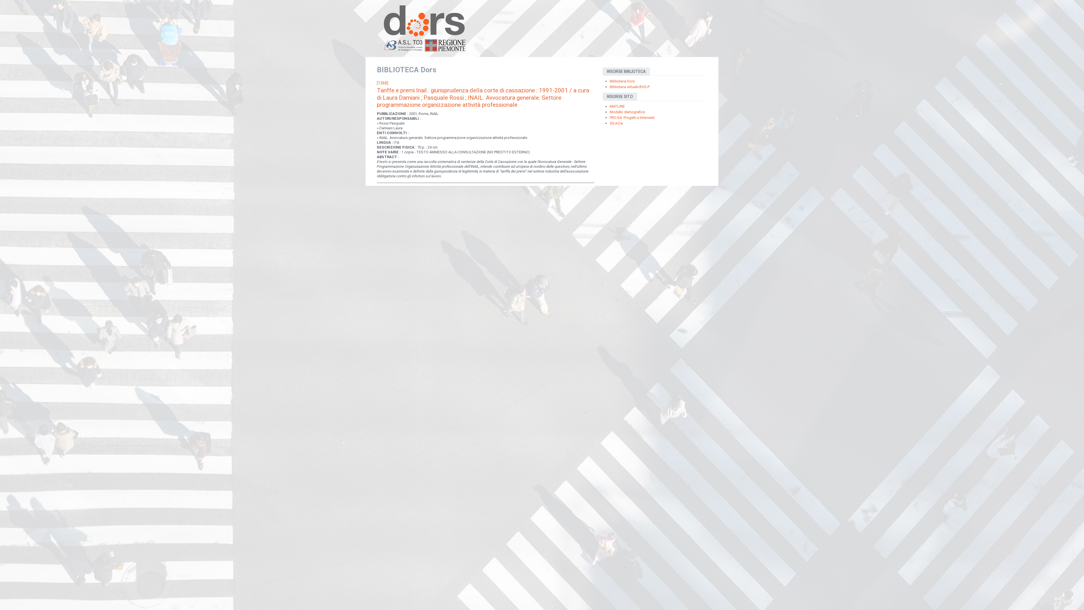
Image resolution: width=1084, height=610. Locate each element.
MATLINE (617, 106)
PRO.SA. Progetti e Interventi (632, 118)
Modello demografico (627, 112)
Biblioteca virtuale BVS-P (630, 87)
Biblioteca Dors (622, 81)
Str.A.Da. (617, 123)
